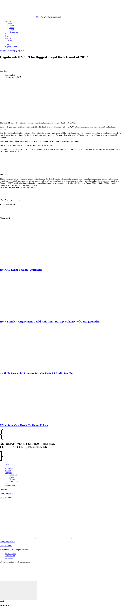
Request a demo (11, 47)
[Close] (18, 590)
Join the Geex (10, 485)
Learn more (9, 464)
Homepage (9, 468)
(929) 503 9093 (6, 497)
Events (12, 30)
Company (8, 23)
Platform (8, 21)
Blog (6, 34)
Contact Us (13, 32)
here (8, 145)
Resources (8, 36)
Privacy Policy (10, 554)
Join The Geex (10, 38)
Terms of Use (10, 556)
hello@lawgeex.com (7, 493)
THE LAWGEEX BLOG (12, 51)
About (11, 26)
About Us (13, 475)
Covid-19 (8, 40)
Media (11, 28)
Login (7, 44)
